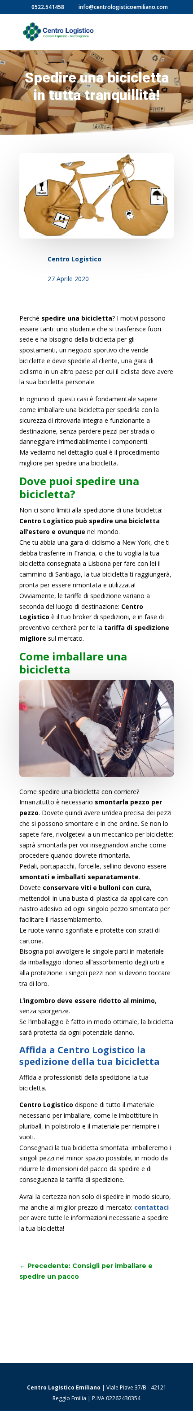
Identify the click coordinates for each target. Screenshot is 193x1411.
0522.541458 (47, 7)
